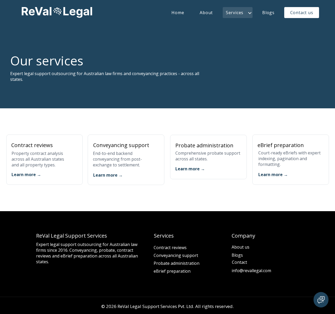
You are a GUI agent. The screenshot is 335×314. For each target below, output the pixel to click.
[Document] (321, 299)
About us (240, 247)
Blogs (237, 255)
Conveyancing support (176, 255)
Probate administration (176, 263)
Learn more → (26, 174)
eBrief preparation (172, 271)
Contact (239, 262)
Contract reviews (170, 247)
